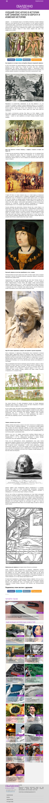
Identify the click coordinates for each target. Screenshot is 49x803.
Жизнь (8, 797)
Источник (7, 594)
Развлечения (10, 795)
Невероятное (10, 799)
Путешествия (10, 801)
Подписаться (39, 1)
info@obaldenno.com (10, 791)
